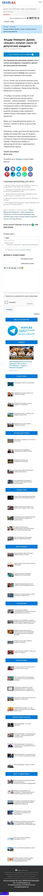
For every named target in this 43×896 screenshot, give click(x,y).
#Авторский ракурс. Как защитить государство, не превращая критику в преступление (24, 745)
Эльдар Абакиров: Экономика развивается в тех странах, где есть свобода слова (20, 194)
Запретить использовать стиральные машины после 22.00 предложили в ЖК (19, 190)
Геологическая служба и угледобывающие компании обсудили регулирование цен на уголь (25, 611)
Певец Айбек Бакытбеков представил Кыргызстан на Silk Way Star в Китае (24, 497)
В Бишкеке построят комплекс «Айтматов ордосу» (22, 424)
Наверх (36, 314)
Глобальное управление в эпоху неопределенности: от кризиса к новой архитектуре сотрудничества (24, 689)
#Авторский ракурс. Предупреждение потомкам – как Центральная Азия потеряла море (24, 735)
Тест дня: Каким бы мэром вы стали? (24, 848)
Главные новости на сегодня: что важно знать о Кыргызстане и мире (24, 507)
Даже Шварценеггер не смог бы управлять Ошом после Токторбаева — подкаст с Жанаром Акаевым (21, 364)
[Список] (20, 268)
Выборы (5, 9)
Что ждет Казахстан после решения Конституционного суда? (24, 667)
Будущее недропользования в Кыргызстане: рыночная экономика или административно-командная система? (24, 632)
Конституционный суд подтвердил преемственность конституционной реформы (24, 678)
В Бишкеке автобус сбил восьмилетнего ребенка (21, 460)
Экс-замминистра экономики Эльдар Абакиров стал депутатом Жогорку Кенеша (21, 203)
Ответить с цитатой (21, 245)
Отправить (9, 309)
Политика (13, 27)
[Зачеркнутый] (12, 268)
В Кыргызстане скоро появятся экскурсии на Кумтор (23, 641)
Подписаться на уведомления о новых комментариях (22, 296)
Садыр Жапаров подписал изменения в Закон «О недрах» (25, 651)
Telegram (38, 18)
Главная (6, 27)
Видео (23, 9)
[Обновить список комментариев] (15, 234)
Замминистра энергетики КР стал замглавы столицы (23, 393)
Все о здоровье (8, 11)
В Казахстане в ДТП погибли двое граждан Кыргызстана (23, 471)
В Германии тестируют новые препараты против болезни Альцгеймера (22, 813)
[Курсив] (7, 268)
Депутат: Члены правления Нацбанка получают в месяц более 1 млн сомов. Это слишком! (21, 186)
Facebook (30, 18)
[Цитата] (17, 268)
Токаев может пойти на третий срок (24, 383)
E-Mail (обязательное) (27, 263)
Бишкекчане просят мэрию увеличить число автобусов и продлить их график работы (24, 518)
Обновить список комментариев (19, 250)
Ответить (9, 245)
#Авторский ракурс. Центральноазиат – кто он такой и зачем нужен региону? (25, 755)
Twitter (27, 18)
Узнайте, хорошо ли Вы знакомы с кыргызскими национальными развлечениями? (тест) (24, 859)
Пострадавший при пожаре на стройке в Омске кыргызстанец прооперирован (23, 482)
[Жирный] (5, 268)
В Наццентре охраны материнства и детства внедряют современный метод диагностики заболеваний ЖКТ (25, 823)
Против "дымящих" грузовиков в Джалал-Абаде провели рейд (23, 538)
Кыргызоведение (31, 9)
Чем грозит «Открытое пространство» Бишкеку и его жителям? (25, 698)
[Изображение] (15, 268)
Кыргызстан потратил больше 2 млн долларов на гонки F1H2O (24, 594)
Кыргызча (6, 14)
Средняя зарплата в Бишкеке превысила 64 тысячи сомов (22, 574)
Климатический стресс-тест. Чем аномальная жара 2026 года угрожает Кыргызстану (25, 709)
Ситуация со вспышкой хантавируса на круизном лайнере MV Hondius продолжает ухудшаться (24, 802)
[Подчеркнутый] (10, 268)
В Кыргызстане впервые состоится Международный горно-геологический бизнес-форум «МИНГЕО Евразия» (25, 622)
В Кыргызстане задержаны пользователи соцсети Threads (23, 450)
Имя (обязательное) (27, 259)
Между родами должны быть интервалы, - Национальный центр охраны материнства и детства (24, 792)
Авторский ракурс (14, 9)
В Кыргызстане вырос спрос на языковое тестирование (23, 404)
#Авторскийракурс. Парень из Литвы (24, 764)
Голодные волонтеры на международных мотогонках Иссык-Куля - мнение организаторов (24, 528)
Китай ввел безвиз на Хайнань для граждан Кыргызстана (24, 414)
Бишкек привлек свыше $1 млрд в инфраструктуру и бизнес (23, 554)
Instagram (35, 18)
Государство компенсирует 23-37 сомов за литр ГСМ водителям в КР (24, 584)
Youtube (33, 18)
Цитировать (34, 245)
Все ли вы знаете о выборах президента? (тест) (22, 838)
